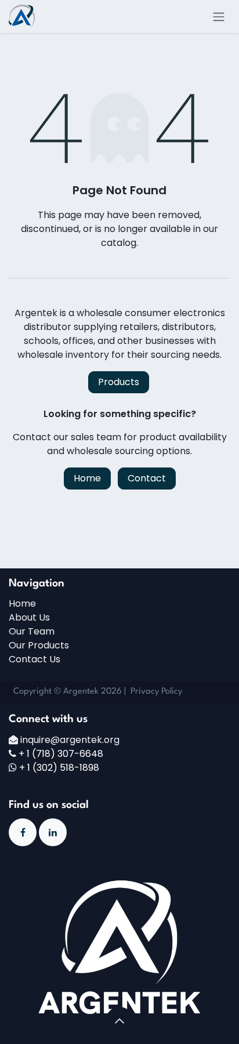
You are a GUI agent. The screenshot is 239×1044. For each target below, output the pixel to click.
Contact (147, 478)
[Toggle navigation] (218, 16)
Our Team (32, 631)
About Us (29, 617)
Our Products (39, 645)
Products (118, 382)
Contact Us (34, 659)
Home (87, 478)
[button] (119, 1021)
